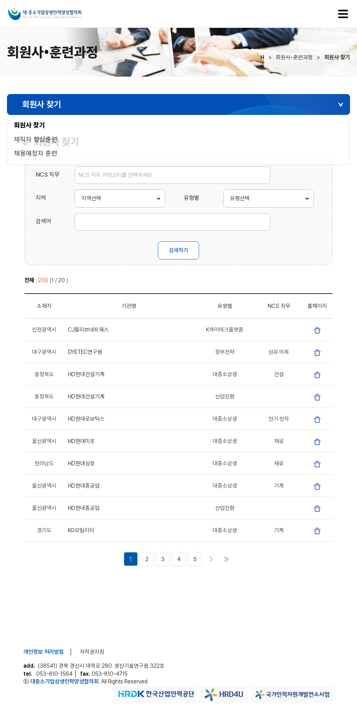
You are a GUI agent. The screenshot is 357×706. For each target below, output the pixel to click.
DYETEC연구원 (85, 352)
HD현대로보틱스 (86, 419)
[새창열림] (317, 329)
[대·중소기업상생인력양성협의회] (60, 19)
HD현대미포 (81, 441)
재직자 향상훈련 (35, 139)
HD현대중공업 (84, 485)
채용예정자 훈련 (35, 153)
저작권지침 (92, 652)
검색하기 (178, 250)
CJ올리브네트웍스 (88, 329)
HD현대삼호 (81, 463)
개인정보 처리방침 (43, 652)
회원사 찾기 (29, 125)
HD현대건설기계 (86, 374)
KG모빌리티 (81, 530)
